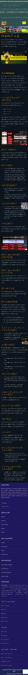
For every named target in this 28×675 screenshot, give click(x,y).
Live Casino (5, 524)
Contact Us (5, 554)
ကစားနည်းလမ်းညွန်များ (7, 665)
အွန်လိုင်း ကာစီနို (14, 4)
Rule (3, 550)
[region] (14, 29)
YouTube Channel (6, 572)
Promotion (4, 546)
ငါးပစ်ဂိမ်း (5, 621)
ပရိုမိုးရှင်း (5, 5)
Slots (3, 528)
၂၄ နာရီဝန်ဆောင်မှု (7, 657)
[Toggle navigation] (24, 23)
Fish (3, 532)
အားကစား (9, 4)
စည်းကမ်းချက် (5, 639)
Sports (4, 520)
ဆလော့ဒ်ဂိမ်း (20, 4)
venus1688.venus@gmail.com (10, 9)
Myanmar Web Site (17, 673)
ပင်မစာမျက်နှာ (4, 4)
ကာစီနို (3, 613)
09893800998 (19, 9)
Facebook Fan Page (7, 564)
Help (3, 542)
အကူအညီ (9, 5)
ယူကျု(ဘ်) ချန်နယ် (6, 661)
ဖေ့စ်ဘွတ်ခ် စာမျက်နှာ (7, 653)
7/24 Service (5, 568)
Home (3, 516)
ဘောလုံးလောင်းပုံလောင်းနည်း (16, 5)
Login (3, 9)
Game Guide (5, 576)
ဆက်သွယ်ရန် (5, 643)
